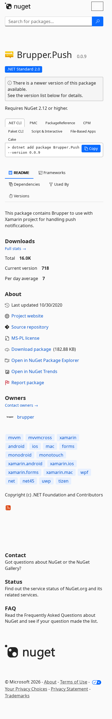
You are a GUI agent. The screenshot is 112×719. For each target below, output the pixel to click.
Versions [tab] (21, 195)
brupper (25, 417)
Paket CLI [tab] (15, 131)
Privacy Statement (69, 689)
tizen (63, 481)
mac (50, 446)
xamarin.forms (23, 472)
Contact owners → (21, 405)
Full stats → (15, 248)
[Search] (97, 21)
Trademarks (17, 696)
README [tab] (21, 172)
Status (13, 581)
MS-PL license (25, 338)
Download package (31, 349)
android (16, 446)
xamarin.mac (59, 472)
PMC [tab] (33, 122)
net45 (28, 481)
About (50, 682)
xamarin (68, 438)
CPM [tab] (87, 122)
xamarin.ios (62, 464)
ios (35, 446)
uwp (46, 481)
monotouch (51, 455)
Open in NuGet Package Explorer (45, 360)
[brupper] (10, 417)
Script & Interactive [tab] (47, 131)
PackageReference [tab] (60, 122)
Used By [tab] (61, 184)
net (11, 481)
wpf (84, 472)
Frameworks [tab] (54, 172)
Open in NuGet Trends (34, 371)
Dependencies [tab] (26, 184)
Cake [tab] (12, 139)
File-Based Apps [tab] (83, 131)
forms (68, 446)
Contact (15, 555)
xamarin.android (25, 464)
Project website (27, 316)
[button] (91, 148)
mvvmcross (40, 438)
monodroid (20, 455)
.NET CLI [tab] (14, 122)
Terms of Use (73, 682)
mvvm (14, 438)
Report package (27, 383)
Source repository (29, 327)
